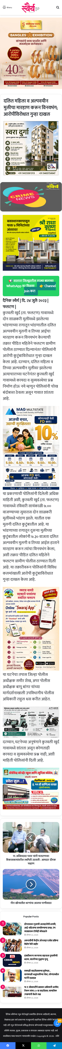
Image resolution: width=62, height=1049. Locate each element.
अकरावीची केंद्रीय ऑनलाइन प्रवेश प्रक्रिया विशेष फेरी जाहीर (41, 942)
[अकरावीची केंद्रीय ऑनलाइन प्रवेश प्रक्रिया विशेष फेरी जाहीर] (12, 945)
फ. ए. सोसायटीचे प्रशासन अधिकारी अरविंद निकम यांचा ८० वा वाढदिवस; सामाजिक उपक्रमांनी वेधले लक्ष (41, 990)
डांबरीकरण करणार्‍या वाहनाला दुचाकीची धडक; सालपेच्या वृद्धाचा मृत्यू (41, 957)
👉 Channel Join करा (40, 288)
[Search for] (57, 9)
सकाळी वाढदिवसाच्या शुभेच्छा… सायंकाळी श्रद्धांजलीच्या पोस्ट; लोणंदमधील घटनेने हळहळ (41, 974)
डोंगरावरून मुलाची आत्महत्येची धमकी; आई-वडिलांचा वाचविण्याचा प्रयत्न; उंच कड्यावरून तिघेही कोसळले (40, 927)
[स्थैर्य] (31, 7)
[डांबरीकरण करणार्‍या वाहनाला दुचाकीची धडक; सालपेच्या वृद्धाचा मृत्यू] (12, 960)
